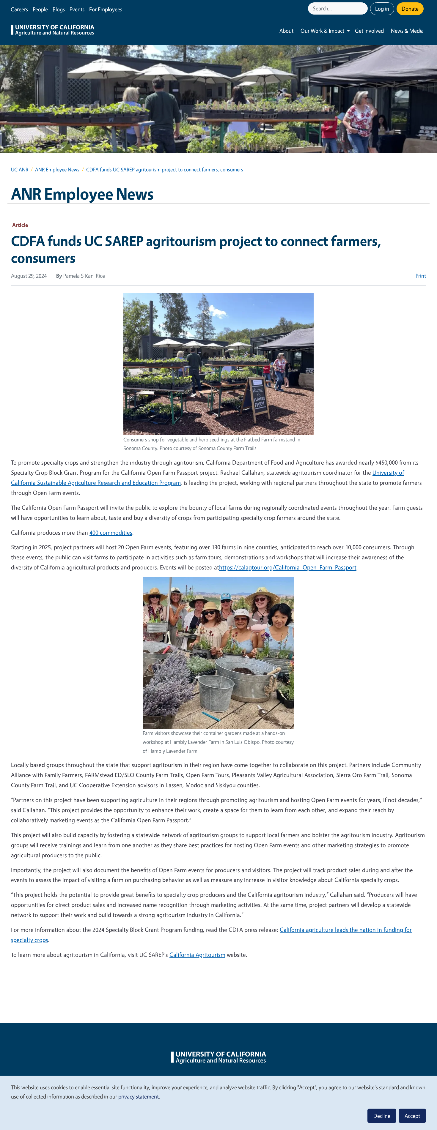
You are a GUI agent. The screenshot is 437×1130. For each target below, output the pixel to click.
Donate (410, 8)
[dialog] (218, 1102)
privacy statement (138, 1096)
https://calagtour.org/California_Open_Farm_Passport (287, 567)
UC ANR (19, 169)
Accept (412, 1115)
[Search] (364, 8)
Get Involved (369, 30)
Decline (381, 1115)
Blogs (59, 9)
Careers (19, 9)
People (40, 9)
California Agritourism (197, 954)
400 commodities (110, 532)
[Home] (52, 31)
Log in (382, 8)
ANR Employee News (57, 169)
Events (77, 9)
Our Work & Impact (322, 30)
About (286, 30)
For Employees (105, 9)
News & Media (407, 30)
